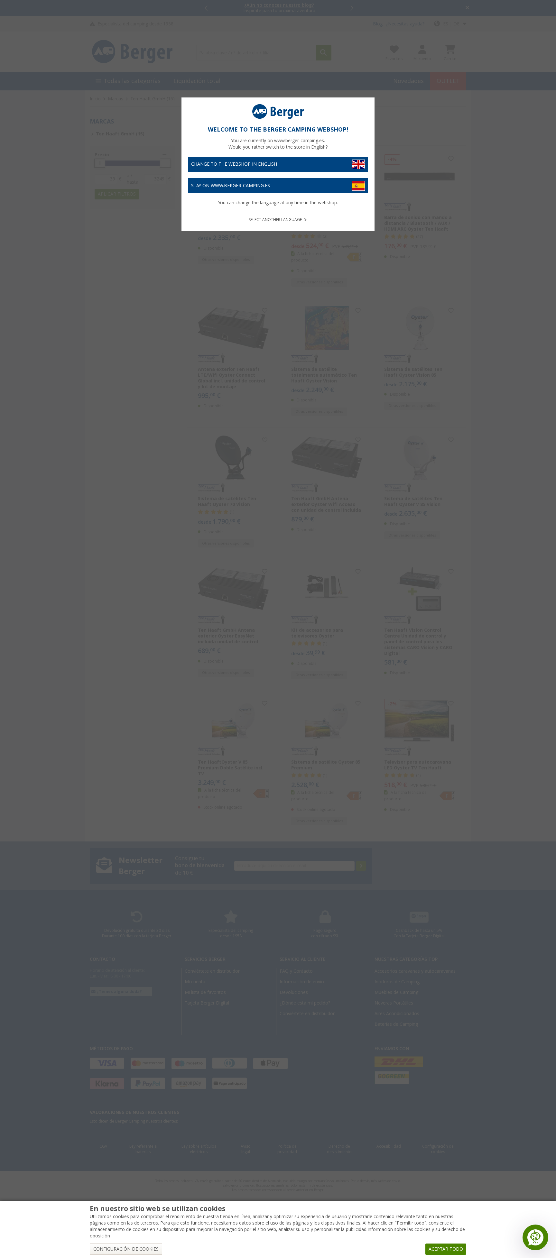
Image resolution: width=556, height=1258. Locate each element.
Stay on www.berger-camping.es (230, 185)
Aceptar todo (446, 1249)
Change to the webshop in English (234, 164)
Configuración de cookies (126, 1249)
